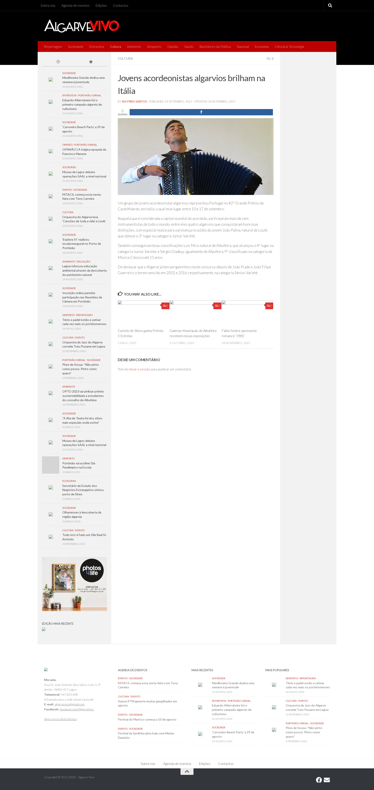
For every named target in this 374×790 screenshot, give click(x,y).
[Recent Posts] (58, 62)
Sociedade (75, 46)
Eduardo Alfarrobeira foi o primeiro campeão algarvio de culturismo (82, 104)
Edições (101, 5)
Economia (262, 46)
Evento (67, 189)
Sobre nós (48, 5)
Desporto (154, 46)
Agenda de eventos (75, 5)
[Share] (201, 112)
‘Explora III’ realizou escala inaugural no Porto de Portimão (81, 244)
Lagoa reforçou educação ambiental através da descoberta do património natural (84, 270)
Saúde (188, 46)
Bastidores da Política (215, 46)
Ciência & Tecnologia (289, 46)
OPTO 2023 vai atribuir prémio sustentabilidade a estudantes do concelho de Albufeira (83, 395)
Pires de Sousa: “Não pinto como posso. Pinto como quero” (80, 369)
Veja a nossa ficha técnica (60, 719)
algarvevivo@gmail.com (70, 704)
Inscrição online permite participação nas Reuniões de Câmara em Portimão (82, 297)
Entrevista (96, 46)
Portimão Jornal (89, 95)
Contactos (120, 5)
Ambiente (134, 46)
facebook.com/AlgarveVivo (77, 709)
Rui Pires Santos (134, 101)
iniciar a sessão (139, 369)
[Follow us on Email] (327, 780)
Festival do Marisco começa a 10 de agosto (147, 719)
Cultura (115, 46)
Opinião (172, 46)
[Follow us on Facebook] (319, 780)
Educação (83, 261)
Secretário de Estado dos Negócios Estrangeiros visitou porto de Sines (83, 490)
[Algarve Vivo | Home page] (81, 25)
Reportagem (53, 46)
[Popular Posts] (90, 62)
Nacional (243, 46)
